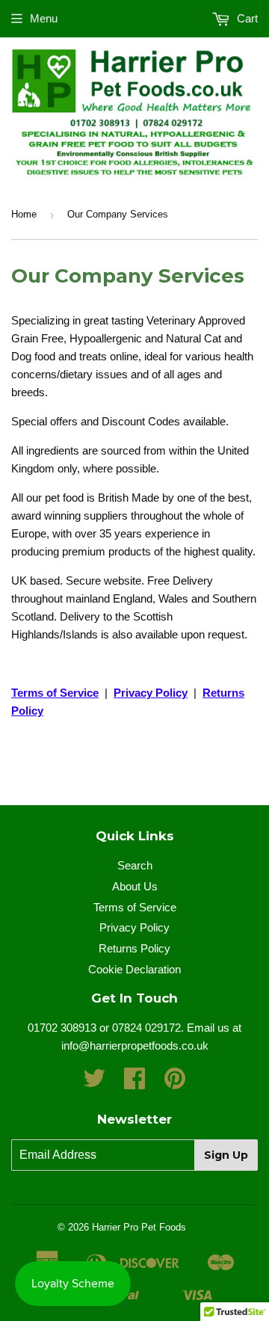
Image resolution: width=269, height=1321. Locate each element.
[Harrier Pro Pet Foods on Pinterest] (175, 1083)
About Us (135, 886)
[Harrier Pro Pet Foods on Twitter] (94, 1083)
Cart (246, 18)
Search (134, 865)
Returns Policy (134, 948)
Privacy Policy (134, 927)
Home (24, 214)
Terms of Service (55, 692)
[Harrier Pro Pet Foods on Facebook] (134, 1083)
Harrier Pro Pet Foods (139, 1227)
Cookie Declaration (134, 969)
